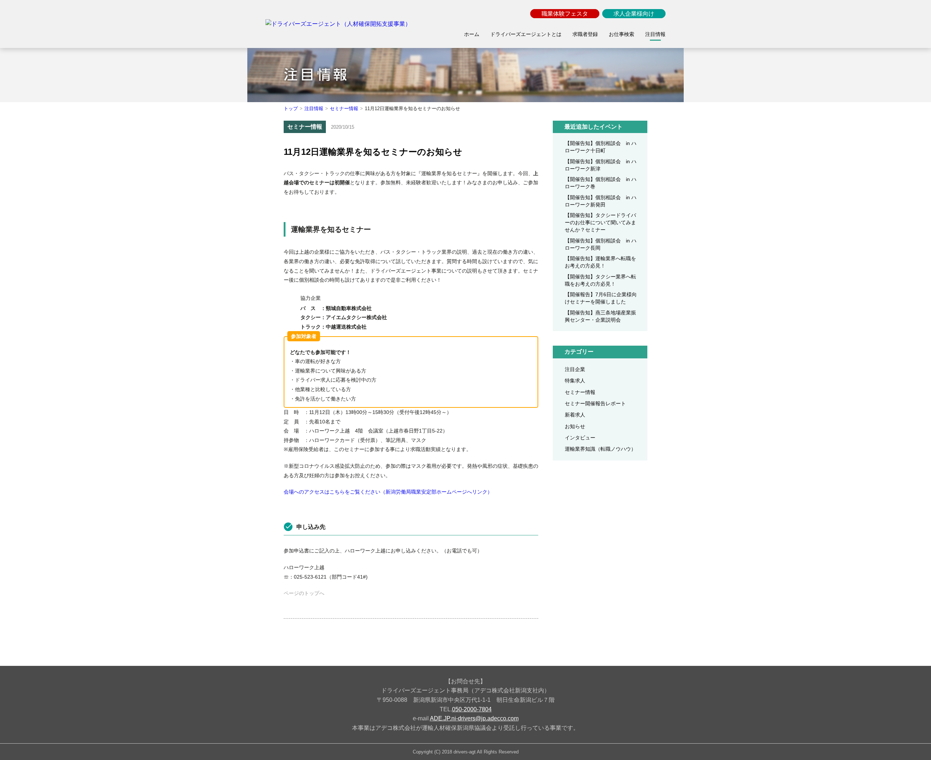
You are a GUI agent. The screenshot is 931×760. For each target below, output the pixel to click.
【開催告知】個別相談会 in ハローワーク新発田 (600, 201)
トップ (291, 108)
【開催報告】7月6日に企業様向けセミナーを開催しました (601, 298)
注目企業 (575, 369)
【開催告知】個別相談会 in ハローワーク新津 (600, 165)
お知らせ (575, 426)
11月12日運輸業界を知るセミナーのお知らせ (373, 152)
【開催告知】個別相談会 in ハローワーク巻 (600, 182)
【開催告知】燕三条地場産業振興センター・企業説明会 (600, 316)
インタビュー (580, 438)
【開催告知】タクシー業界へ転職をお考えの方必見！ (600, 280)
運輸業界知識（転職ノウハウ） (600, 449)
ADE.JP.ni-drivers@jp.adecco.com (474, 718)
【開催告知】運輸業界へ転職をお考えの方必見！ (600, 262)
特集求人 (575, 380)
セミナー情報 (344, 108)
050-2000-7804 (472, 709)
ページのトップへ (304, 593)
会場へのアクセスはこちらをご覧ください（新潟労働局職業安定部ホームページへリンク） (388, 492)
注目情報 (313, 108)
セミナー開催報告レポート (595, 403)
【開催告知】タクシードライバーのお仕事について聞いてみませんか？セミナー (600, 222)
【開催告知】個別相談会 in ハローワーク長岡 (600, 244)
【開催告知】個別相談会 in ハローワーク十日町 (600, 146)
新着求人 (575, 415)
